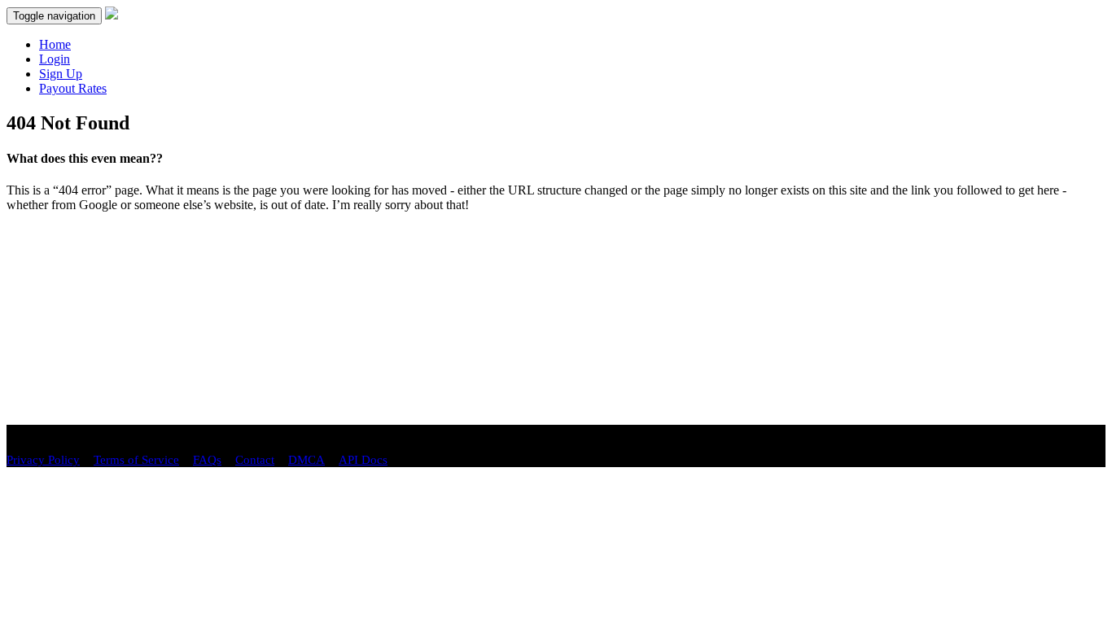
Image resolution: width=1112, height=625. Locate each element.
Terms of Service (136, 459)
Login (54, 59)
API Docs (363, 459)
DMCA (306, 459)
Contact (254, 459)
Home (55, 44)
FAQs (207, 459)
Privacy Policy (43, 459)
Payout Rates (73, 88)
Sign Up (60, 74)
